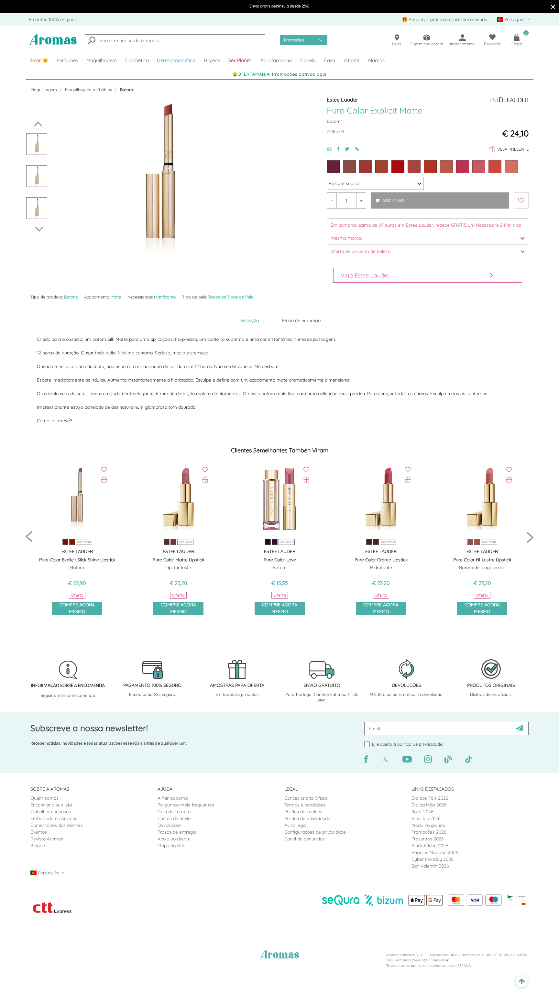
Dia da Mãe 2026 (429, 805)
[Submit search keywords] (92, 41)
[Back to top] (522, 981)
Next (41, 229)
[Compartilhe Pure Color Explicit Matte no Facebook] (336, 149)
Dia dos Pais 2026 (429, 798)
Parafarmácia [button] (276, 60)
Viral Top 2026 (426, 818)
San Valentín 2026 (430, 866)
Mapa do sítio (171, 846)
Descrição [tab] (248, 320)
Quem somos (44, 798)
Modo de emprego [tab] (301, 320)
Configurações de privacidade (315, 832)
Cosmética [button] (137, 60)
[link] (39, 60)
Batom (126, 89)
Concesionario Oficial (306, 798)
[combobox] (175, 40)
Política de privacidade (307, 818)
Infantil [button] (351, 60)
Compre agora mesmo (77, 608)
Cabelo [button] (308, 60)
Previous (36, 124)
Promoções (294, 40)
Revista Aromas (46, 839)
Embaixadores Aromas (53, 818)
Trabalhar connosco (50, 812)
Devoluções (169, 825)
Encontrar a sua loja (51, 805)
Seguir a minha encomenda (68, 695)
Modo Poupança (428, 825)
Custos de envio (174, 818)
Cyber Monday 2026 (432, 859)
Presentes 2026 (427, 839)
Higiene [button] (212, 60)
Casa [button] (329, 60)
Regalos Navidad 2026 (434, 852)
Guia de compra (174, 812)
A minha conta (173, 798)
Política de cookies (303, 812)
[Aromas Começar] (53, 43)
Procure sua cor (345, 183)
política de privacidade (419, 744)
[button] (241, 60)
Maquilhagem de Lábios (88, 89)
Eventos (38, 832)
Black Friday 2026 (429, 846)
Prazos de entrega (177, 832)
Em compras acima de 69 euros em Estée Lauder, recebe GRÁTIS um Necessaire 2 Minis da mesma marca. (426, 231)
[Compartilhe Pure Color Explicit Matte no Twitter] (344, 149)
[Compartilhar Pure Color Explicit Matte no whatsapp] (327, 149)
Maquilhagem (43, 89)
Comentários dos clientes (56, 825)
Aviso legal (295, 825)
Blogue (37, 846)
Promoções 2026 (428, 832)
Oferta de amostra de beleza (360, 251)
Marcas (376, 60)
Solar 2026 (422, 812)
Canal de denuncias (304, 839)
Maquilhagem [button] (101, 60)
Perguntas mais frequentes (186, 805)
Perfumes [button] (67, 60)
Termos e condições (304, 805)
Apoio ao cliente (174, 839)
